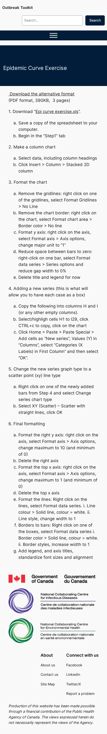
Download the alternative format (41, 93)
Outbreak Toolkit (17, 7)
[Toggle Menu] (53, 35)
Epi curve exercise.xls (57, 111)
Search (95, 20)
